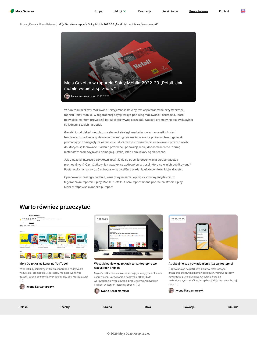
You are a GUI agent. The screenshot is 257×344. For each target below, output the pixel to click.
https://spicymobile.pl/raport (94, 187)
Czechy (64, 307)
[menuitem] (98, 11)
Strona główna (27, 24)
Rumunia (232, 307)
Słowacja (189, 307)
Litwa (147, 307)
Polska (23, 307)
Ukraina (107, 307)
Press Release (47, 24)
